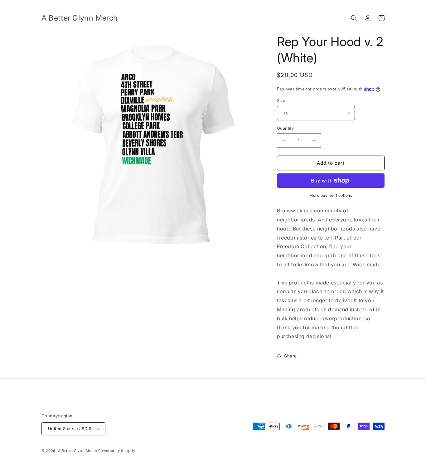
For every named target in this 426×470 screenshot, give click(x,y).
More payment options (330, 195)
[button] (354, 18)
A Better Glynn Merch (77, 450)
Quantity (285, 128)
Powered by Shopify (116, 450)
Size (281, 100)
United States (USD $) (70, 428)
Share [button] (290, 355)
